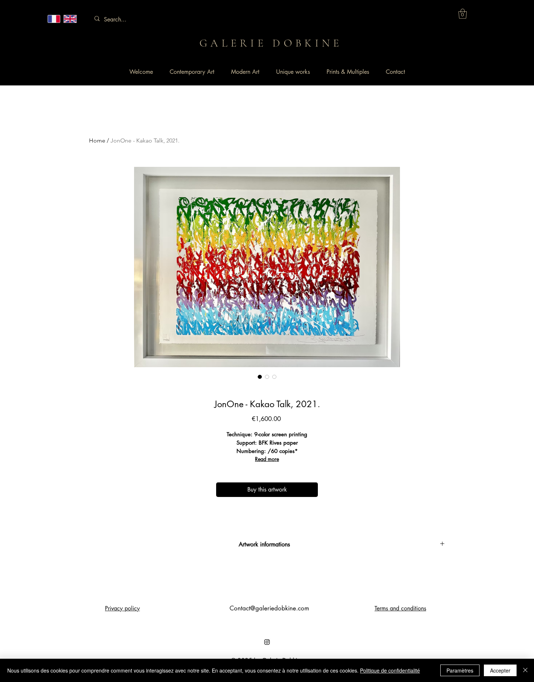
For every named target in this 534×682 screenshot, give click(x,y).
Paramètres (459, 670)
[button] (462, 14)
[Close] (525, 670)
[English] (70, 18)
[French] (54, 18)
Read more (267, 459)
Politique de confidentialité (390, 670)
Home (97, 140)
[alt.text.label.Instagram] (267, 642)
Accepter (500, 670)
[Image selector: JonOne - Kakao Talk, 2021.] (259, 376)
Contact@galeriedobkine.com (269, 608)
